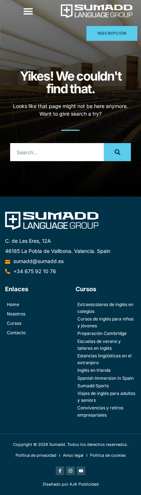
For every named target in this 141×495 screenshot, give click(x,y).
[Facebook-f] (60, 470)
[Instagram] (70, 470)
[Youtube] (81, 470)
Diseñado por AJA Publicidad (71, 484)
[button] (28, 11)
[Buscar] (117, 152)
